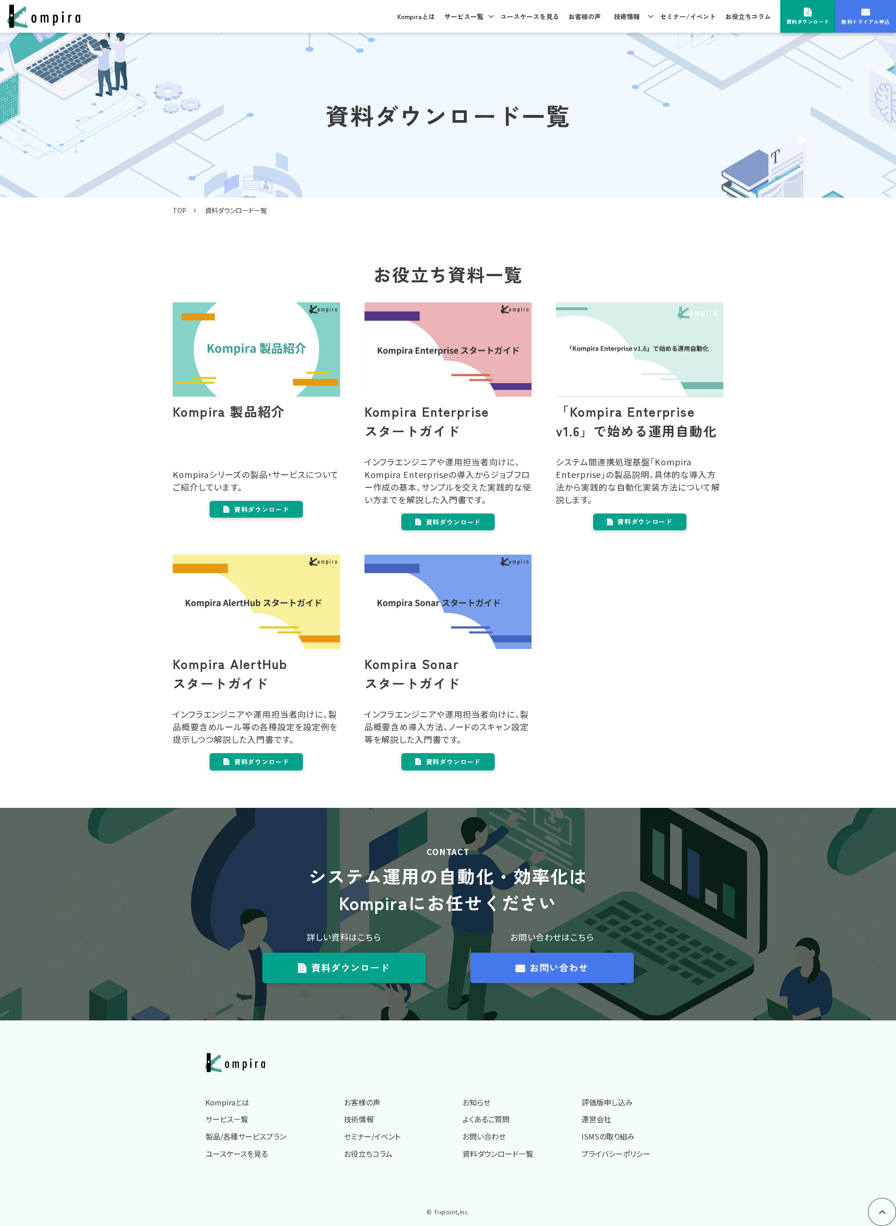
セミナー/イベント (688, 16)
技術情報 (627, 16)
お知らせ (476, 1102)
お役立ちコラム (748, 16)
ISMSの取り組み (608, 1136)
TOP (179, 210)
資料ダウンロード (807, 21)
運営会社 (596, 1119)
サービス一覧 (463, 16)
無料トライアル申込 (865, 21)
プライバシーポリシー (616, 1153)
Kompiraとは (416, 16)
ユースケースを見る (529, 16)
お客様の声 (584, 16)
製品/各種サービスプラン (245, 1136)
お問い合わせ (559, 967)
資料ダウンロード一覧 (497, 1153)
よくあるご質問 (486, 1119)
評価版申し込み (607, 1102)
